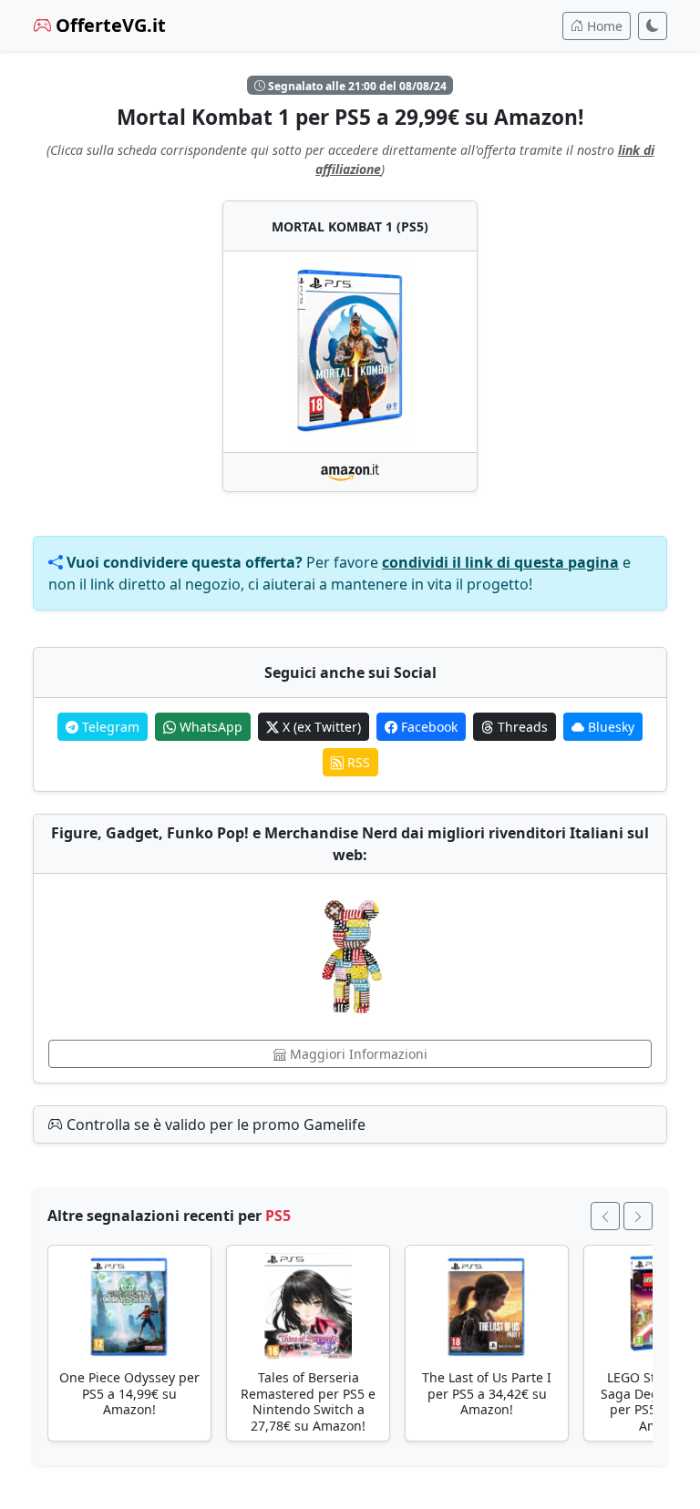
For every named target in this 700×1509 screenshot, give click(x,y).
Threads (521, 726)
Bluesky (609, 726)
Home (603, 26)
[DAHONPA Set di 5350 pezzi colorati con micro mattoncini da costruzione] (350, 956)
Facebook (427, 726)
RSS (357, 762)
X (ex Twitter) (320, 726)
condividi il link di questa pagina (500, 562)
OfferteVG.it (108, 25)
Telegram (108, 726)
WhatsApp (209, 726)
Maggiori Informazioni (356, 1053)
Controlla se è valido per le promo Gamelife (214, 1124)
